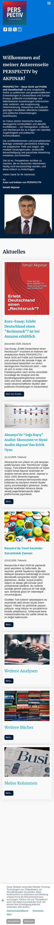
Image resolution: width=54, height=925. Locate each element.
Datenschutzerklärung (17, 910)
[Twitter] (15, 29)
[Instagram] (10, 29)
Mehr (9, 914)
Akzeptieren (13, 921)
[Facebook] (5, 29)
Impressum (38, 910)
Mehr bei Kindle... (14, 394)
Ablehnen (29, 921)
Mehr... (9, 501)
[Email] (20, 29)
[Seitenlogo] (14, 13)
